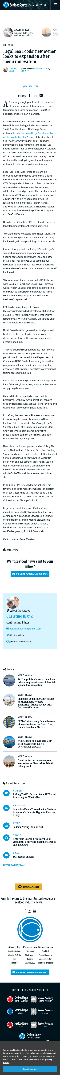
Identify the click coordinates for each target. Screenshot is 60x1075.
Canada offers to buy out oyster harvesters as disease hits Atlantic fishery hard (36, 763)
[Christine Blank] (6, 69)
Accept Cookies (30, 1069)
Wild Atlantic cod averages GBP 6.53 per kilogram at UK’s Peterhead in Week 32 (35, 744)
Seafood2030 (30, 962)
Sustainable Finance (23, 857)
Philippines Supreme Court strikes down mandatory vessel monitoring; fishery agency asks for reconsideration (36, 703)
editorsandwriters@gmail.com (25, 628)
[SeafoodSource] (15, 5)
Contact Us (14, 962)
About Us (14, 947)
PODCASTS (17, 835)
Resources (30, 947)
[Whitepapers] (8, 808)
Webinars (30, 951)
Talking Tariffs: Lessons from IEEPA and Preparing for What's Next (34, 796)
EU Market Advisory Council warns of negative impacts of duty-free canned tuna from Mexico (36, 724)
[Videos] (8, 855)
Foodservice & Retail (40, 68)
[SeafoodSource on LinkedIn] (34, 911)
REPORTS (16, 823)
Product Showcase (45, 954)
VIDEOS (16, 852)
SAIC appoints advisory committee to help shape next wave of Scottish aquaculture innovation (36, 682)
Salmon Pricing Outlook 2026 (28, 827)
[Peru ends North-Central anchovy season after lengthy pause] (8, 32)
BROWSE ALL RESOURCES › (14, 864)
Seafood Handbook (45, 962)
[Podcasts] (8, 837)
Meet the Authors (14, 951)
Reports (30, 958)
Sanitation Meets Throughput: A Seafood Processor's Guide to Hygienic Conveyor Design (35, 812)
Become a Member (31, 886)
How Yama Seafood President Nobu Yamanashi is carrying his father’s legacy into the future (34, 842)
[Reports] (8, 825)
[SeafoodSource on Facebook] (25, 911)
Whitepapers (30, 954)
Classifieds (45, 951)
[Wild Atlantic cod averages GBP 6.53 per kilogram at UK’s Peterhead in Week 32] (9, 742)
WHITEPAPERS (19, 805)
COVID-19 (25, 70)
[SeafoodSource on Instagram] (29, 911)
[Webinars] (8, 793)
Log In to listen (31, 86)
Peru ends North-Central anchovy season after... (23, 34)
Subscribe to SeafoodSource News (31, 574)
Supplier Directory (45, 958)
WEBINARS (17, 790)
